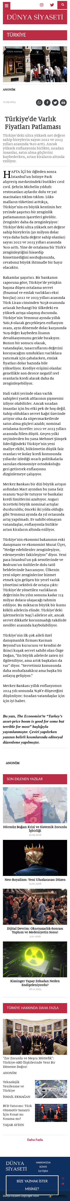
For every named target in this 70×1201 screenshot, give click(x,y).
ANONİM (9, 89)
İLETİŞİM (43, 1171)
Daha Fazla (35, 1140)
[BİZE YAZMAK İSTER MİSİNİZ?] (35, 1175)
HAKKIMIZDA (43, 1162)
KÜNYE (43, 1167)
